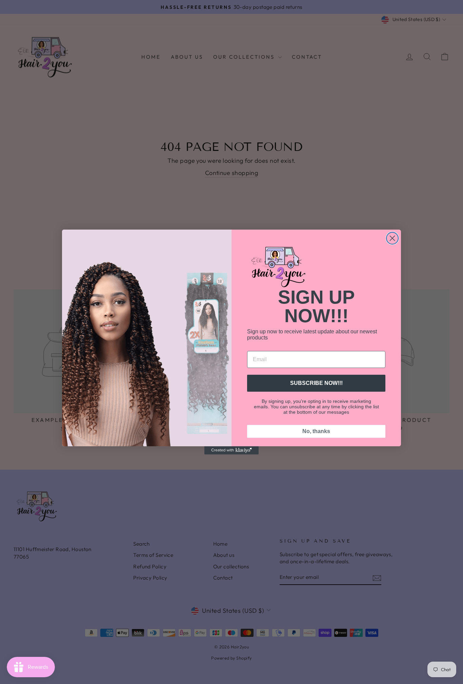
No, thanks (316, 431)
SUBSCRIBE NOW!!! (316, 383)
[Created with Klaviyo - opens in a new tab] (231, 450)
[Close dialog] (392, 238)
